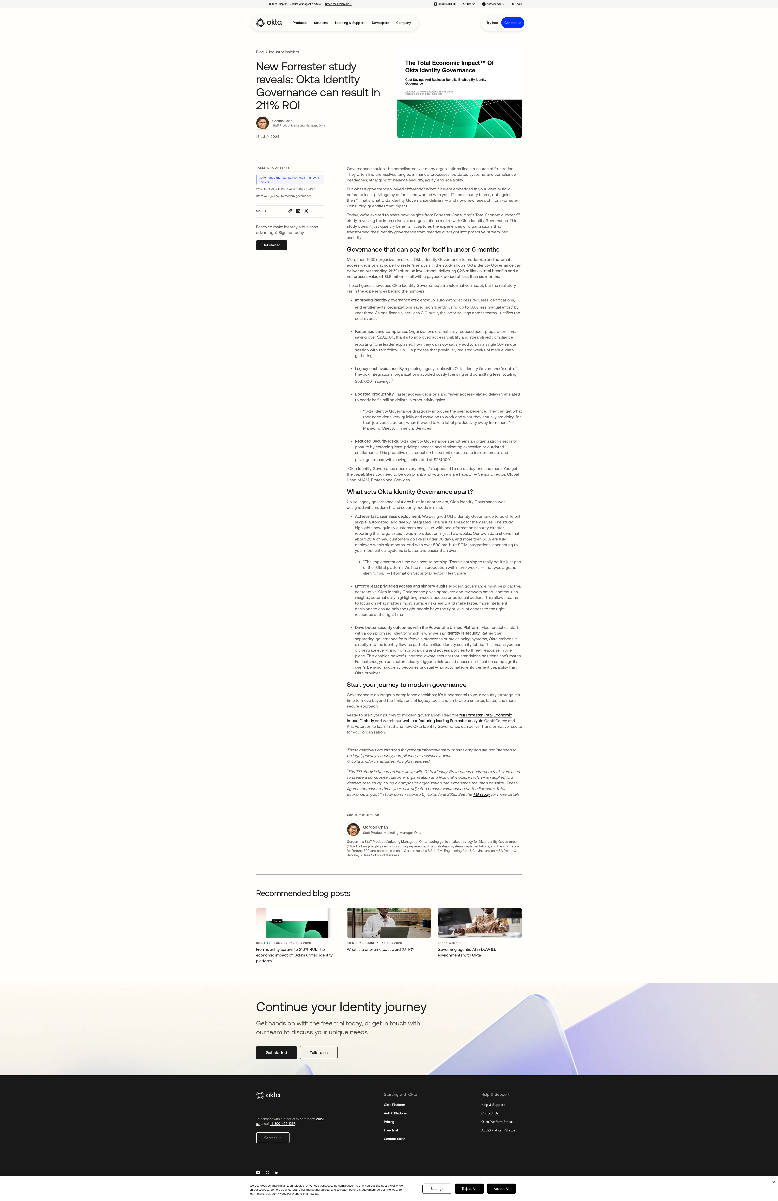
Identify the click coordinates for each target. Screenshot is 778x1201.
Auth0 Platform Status (498, 1130)
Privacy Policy (298, 1193)
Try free (492, 23)
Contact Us (489, 1113)
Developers (380, 23)
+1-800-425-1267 (282, 1123)
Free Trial (391, 1130)
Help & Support (493, 1105)
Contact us (512, 23)
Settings (437, 1188)
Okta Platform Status (497, 1122)
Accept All (501, 1188)
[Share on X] (306, 211)
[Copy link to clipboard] (290, 211)
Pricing (389, 1122)
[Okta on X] (267, 1172)
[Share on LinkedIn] (298, 211)
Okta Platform (394, 1105)
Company (403, 23)
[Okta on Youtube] (258, 1172)
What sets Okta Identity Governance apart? (285, 188)
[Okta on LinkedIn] (277, 1172)
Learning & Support (350, 23)
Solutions (321, 23)
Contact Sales (394, 1139)
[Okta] (269, 22)
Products (300, 23)
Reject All (469, 1188)
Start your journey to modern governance (284, 196)
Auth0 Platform (395, 1113)
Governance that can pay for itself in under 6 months (289, 179)
